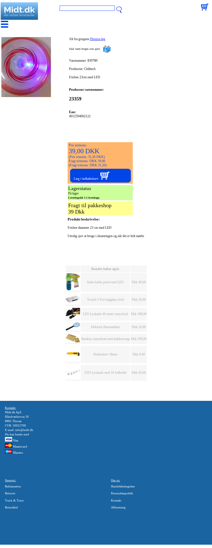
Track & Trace (14, 500)
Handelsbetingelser (123, 486)
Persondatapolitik (122, 493)
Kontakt (116, 500)
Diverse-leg (97, 39)
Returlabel (11, 507)
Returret (10, 493)
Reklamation (13, 486)
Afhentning (118, 507)
